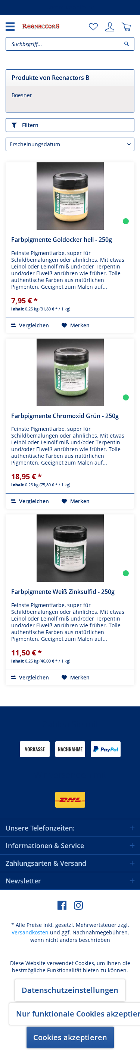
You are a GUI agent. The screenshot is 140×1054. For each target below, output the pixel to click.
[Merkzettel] (93, 27)
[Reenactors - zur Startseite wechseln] (40, 26)
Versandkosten (30, 932)
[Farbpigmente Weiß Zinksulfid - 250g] (70, 548)
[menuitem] (93, 27)
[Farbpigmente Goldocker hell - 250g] (70, 196)
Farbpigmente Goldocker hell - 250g (61, 239)
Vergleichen (33, 325)
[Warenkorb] (126, 27)
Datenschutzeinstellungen (70, 990)
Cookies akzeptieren (70, 1037)
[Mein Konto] (110, 27)
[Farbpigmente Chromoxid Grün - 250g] (70, 372)
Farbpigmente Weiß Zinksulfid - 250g (63, 592)
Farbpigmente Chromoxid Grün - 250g (65, 416)
